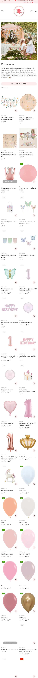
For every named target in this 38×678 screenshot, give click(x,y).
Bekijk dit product (15, 282)
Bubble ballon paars (25, 322)
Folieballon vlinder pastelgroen (7, 290)
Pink (2, 586)
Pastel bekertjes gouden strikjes (8, 256)
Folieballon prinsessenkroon (28, 457)
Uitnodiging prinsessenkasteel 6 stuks (27, 390)
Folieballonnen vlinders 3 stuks (27, 256)
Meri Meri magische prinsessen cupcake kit (26, 153)
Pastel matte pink (24, 554)
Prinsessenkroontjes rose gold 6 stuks (8, 189)
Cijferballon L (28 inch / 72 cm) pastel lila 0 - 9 (28, 290)
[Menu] (2, 11)
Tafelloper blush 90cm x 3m (9, 649)
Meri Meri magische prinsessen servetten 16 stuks (8, 154)
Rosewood (4, 618)
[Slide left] (2, 1)
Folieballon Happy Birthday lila (9, 323)
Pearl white (22, 491)
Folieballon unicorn (7, 491)
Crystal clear (23, 522)
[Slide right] (35, 1)
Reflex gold (22, 618)
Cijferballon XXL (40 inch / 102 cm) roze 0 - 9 (27, 424)
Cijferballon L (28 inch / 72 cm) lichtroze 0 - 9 (10, 357)
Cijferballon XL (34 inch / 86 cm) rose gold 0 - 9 (9, 458)
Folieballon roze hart (7, 423)
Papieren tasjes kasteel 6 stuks (9, 222)
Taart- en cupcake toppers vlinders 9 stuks (27, 222)
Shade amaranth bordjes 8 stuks (27, 189)
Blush (2, 522)
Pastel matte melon (7, 554)
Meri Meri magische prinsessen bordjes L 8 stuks (26, 119)
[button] (31, 11)
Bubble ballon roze (7, 390)
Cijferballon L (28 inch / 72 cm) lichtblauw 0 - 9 (28, 650)
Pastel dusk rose (24, 586)
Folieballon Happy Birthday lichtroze (27, 357)
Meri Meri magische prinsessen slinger (7, 118)
